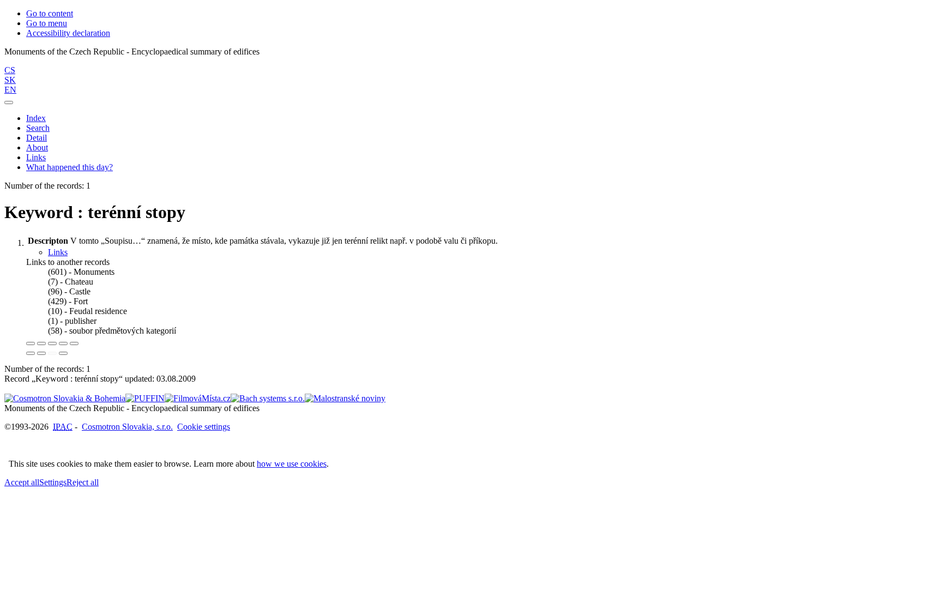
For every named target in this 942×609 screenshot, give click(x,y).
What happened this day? (69, 167)
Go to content (49, 13)
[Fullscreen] (63, 343)
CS (9, 70)
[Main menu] (8, 102)
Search (38, 127)
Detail (36, 137)
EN (10, 89)
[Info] (74, 343)
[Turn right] (41, 353)
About (37, 147)
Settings (53, 482)
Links (36, 157)
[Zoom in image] (30, 343)
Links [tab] (58, 252)
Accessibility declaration (68, 33)
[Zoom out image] (41, 343)
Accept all (21, 482)
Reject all (83, 482)
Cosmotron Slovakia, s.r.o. (127, 426)
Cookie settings (203, 426)
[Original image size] (52, 343)
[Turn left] (30, 353)
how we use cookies (292, 463)
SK (10, 80)
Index (36, 118)
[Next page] (63, 353)
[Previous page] (52, 353)
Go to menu (46, 23)
